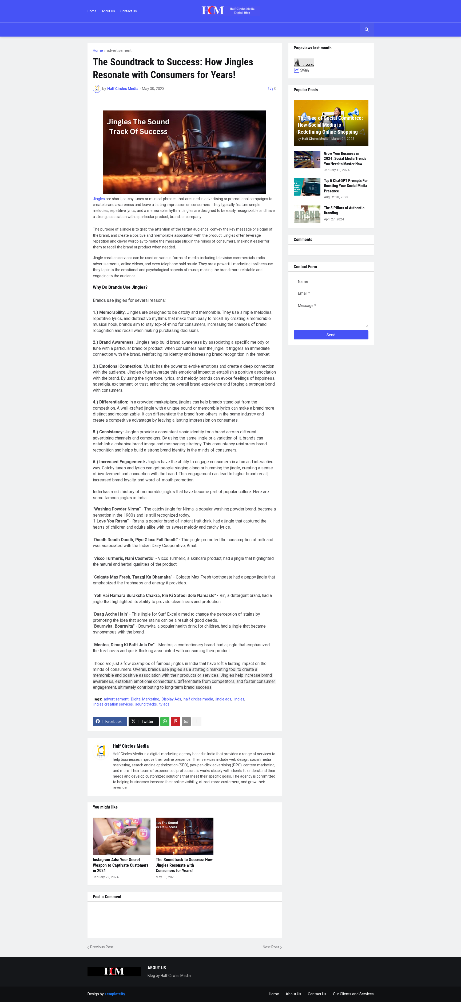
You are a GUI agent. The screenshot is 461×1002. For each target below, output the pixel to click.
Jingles (99, 199)
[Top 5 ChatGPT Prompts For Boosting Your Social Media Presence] (307, 187)
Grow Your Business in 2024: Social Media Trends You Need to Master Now (345, 158)
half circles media (198, 699)
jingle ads (223, 699)
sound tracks (146, 704)
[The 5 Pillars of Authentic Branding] (307, 214)
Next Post (271, 947)
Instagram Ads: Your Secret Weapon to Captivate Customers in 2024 (120, 865)
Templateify (115, 994)
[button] (367, 30)
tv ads (164, 704)
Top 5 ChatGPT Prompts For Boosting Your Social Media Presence (346, 185)
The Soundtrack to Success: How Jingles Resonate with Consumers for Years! (184, 865)
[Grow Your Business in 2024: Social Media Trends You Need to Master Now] (307, 159)
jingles (239, 699)
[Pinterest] (175, 721)
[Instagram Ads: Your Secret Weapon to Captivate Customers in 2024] (121, 836)
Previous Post (101, 947)
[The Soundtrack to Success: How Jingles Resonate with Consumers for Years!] (184, 836)
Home (92, 11)
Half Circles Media (131, 746)
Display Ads (171, 699)
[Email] (186, 721)
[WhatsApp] (164, 721)
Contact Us (128, 11)
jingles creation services (113, 704)
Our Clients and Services (353, 994)
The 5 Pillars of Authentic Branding (344, 210)
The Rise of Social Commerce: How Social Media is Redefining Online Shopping (330, 125)
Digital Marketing (145, 699)
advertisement (119, 50)
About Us (108, 11)
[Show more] (196, 721)
